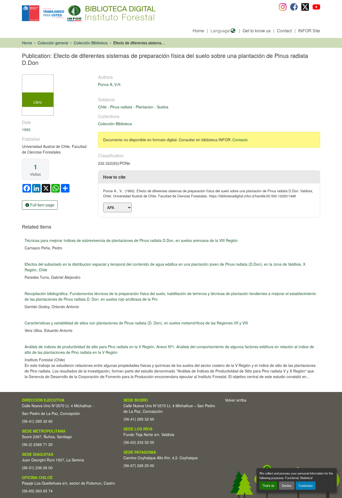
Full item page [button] (41, 204)
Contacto (240, 139)
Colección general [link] (53, 42)
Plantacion (145, 106)
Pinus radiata (121, 106)
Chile (103, 106)
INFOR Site (309, 31)
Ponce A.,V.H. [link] (109, 84)
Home (198, 31)
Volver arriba (235, 400)
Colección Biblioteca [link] (91, 42)
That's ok (268, 485)
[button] (65, 13)
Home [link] (27, 42)
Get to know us (257, 31)
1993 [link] (26, 129)
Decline (287, 485)
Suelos (162, 106)
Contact (284, 31)
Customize (306, 485)
